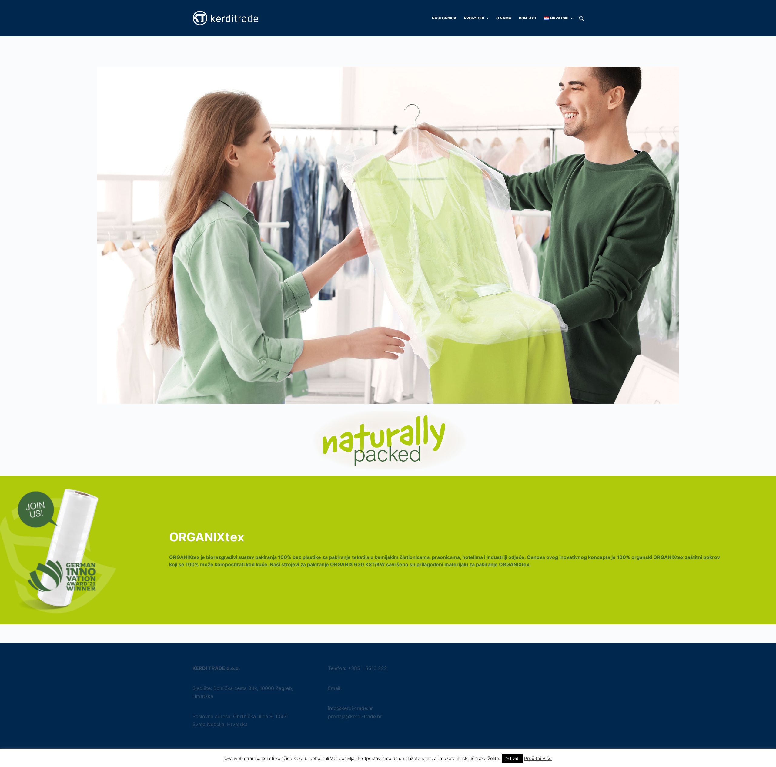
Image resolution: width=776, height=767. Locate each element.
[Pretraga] (581, 18)
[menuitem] (556, 18)
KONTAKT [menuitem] (528, 18)
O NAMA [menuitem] (503, 18)
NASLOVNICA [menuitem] (444, 18)
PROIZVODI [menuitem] (474, 18)
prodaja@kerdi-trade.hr (355, 716)
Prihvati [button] (512, 758)
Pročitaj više (538, 758)
